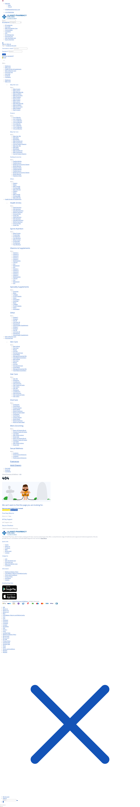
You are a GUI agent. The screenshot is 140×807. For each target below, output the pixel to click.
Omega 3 (15, 317)
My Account (6, 797)
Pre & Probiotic (17, 296)
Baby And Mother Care (11, 28)
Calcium (15, 262)
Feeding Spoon (17, 163)
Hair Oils (15, 379)
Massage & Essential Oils (20, 356)
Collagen (15, 295)
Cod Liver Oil (16, 322)
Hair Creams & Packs (19, 385)
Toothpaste (16, 404)
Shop (4, 646)
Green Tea (16, 215)
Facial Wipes (16, 354)
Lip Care (15, 351)
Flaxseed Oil (16, 324)
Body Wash (16, 139)
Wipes (14, 185)
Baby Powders (17, 97)
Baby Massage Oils (18, 92)
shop (4, 647)
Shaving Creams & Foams (20, 432)
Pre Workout (16, 236)
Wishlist (5, 650)
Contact (7, 553)
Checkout (5, 620)
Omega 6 (15, 319)
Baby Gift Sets (17, 189)
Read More (44, 538)
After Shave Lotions (18, 435)
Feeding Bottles (17, 161)
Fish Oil (15, 320)
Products (7, 548)
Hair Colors (16, 387)
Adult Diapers (15, 465)
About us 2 (6, 610)
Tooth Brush (16, 406)
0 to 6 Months (17, 117)
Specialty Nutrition (18, 211)
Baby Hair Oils (17, 136)
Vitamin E (15, 259)
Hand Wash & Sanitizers (19, 358)
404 (4, 607)
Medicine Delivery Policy (11, 572)
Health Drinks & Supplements (13, 69)
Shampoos (16, 380)
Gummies (15, 291)
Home (6, 545)
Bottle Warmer (17, 166)
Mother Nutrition (18, 212)
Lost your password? (8, 56)
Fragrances (14, 461)
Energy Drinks (17, 214)
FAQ (4, 628)
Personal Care (9, 36)
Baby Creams (16, 89)
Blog (6, 549)
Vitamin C (15, 253)
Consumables (9, 30)
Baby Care (8, 67)
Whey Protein (17, 233)
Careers (7, 580)
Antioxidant (16, 299)
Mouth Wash (16, 409)
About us (7, 546)
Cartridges (16, 433)
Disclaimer (8, 578)
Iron (14, 264)
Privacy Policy (9, 577)
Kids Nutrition (17, 209)
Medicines (8, 66)
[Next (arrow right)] (2, 806)
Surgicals (7, 75)
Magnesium (16, 265)
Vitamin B (15, 256)
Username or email (8, 48)
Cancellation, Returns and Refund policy (16, 573)
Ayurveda (7, 74)
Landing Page (6, 633)
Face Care (15, 348)
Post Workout (17, 238)
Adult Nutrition (17, 207)
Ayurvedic (7, 27)
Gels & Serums (17, 383)
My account (8, 551)
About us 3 (6, 612)
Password (5, 51)
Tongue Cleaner (17, 408)
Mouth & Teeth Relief (18, 412)
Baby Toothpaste (17, 142)
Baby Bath (16, 138)
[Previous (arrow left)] (0, 806)
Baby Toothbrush (18, 141)
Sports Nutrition (9, 39)
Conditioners (16, 382)
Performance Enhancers (19, 454)
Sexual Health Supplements (20, 325)
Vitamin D (16, 254)
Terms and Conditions (11, 575)
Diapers (15, 183)
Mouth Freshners (18, 411)
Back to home (14, 510)
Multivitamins (17, 261)
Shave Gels (16, 437)
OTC (6, 33)
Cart (4, 617)
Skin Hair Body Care (10, 38)
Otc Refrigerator (9, 35)
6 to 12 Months (17, 119)
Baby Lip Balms (17, 94)
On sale (5, 639)
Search (5, 798)
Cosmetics (8, 31)
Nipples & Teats (17, 168)
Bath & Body (16, 346)
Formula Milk (16, 188)
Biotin (14, 293)
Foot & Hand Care (18, 353)
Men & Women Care (10, 71)
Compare (5, 623)
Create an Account (11, 45)
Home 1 (5, 630)
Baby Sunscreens (18, 95)
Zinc (14, 267)
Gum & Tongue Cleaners (19, 144)
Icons (4, 631)
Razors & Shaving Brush (19, 430)
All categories (8, 25)
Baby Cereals (16, 186)
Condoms (15, 453)
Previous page (6, 510)
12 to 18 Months (17, 121)
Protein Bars (16, 235)
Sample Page (6, 642)
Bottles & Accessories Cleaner (21, 164)
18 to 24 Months (17, 122)
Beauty (15, 349)
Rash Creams (16, 99)
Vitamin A (15, 257)
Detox (14, 298)
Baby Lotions (16, 90)
